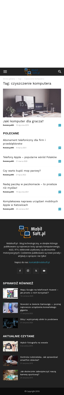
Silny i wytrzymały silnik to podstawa (39, 319)
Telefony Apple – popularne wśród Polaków (30, 157)
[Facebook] (20, 271)
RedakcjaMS (8, 125)
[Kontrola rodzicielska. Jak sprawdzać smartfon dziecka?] (10, 360)
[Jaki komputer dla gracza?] (32, 103)
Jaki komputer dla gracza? (23, 121)
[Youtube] (44, 271)
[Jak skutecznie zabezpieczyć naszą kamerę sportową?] (10, 375)
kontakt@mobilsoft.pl (39, 262)
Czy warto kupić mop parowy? (22, 170)
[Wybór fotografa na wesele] (10, 346)
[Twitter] (36, 271)
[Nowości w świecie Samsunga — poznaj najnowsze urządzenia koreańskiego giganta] (10, 308)
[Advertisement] (32, 34)
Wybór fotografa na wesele (34, 342)
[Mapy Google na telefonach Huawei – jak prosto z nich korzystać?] (10, 293)
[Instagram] (28, 271)
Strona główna (9, 79)
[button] (5, 72)
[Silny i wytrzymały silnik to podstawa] (10, 323)
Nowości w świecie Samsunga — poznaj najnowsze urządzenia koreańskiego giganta (40, 307)
